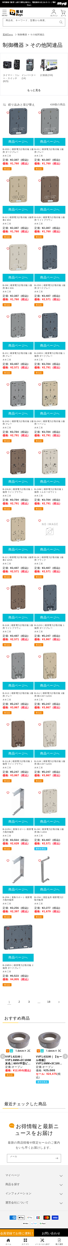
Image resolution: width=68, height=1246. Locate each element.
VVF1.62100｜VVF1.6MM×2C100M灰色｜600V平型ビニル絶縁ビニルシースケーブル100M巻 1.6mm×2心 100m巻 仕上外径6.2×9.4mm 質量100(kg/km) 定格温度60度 (18, 1060)
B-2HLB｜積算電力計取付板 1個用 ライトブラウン (17, 490)
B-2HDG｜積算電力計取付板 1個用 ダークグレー (49, 354)
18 (48, 1001)
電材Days (8, 34)
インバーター (29, 75)
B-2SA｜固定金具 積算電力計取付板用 (49, 898)
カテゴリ (25, 1244)
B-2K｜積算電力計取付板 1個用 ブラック (48, 558)
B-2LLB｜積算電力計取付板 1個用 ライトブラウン (17, 762)
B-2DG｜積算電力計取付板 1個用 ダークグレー (49, 286)
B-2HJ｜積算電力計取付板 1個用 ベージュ (49, 422)
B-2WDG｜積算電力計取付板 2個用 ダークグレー (18, 966)
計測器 (43, 75)
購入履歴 (59, 1244)
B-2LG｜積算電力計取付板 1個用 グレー (18, 694)
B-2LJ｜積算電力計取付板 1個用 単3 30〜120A (49, 694)
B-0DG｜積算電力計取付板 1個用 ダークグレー (18, 150)
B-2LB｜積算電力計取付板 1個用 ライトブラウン (18, 626)
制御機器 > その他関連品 (31, 34)
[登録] (57, 1158)
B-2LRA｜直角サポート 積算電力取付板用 (18, 830)
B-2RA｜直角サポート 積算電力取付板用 (17, 898)
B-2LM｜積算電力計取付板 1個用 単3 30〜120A (49, 762)
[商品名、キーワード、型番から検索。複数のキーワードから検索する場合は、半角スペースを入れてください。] (61, 22)
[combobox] (34, 22)
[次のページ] (59, 1002)
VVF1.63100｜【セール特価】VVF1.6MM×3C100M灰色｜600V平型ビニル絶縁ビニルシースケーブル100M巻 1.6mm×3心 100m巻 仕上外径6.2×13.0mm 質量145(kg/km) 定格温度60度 (49, 1060)
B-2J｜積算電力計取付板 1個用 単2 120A (18, 558)
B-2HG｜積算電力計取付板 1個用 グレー (18, 422)
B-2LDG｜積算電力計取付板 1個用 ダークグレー (49, 626)
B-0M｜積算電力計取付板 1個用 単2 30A (17, 286)
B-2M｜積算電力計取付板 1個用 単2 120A (49, 830)
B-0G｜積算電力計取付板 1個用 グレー (49, 150)
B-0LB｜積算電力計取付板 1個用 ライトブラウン (49, 218)
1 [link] (9, 1002)
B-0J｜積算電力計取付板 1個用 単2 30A (18, 218)
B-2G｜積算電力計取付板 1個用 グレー (17, 354)
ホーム (8, 1244)
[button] (4, 12)
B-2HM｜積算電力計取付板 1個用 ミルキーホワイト (48, 490)
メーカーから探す (42, 1244)
